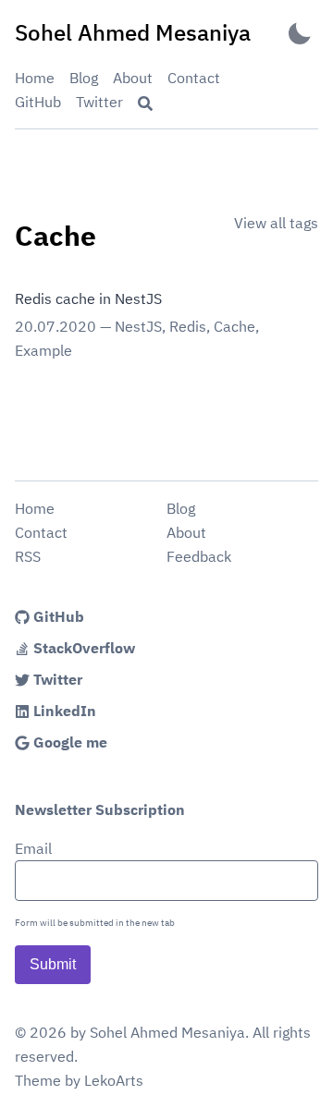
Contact (193, 77)
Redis (187, 326)
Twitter (99, 101)
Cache (234, 326)
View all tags (276, 222)
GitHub (38, 101)
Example (43, 350)
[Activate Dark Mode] (299, 32)
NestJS (138, 326)
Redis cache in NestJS (88, 298)
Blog (83, 77)
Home (35, 77)
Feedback (198, 556)
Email (33, 848)
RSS (28, 556)
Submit (53, 964)
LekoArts (113, 1080)
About (133, 77)
